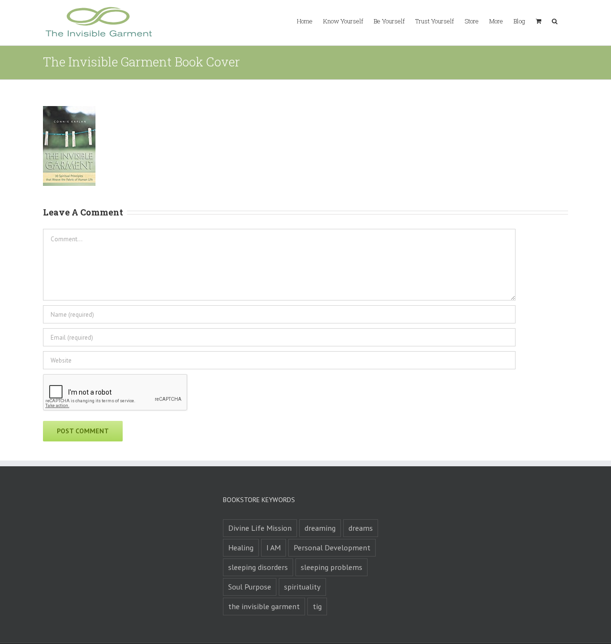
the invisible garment (264, 606)
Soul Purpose (249, 586)
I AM (273, 547)
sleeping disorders (258, 567)
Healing (240, 547)
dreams (360, 528)
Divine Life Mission (260, 528)
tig (317, 606)
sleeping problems (331, 567)
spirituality (302, 586)
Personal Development (332, 547)
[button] (555, 20)
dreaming (320, 528)
